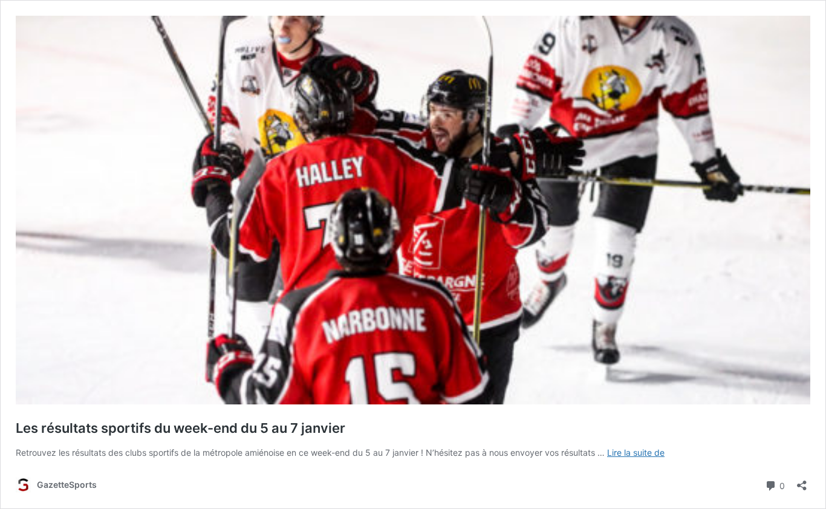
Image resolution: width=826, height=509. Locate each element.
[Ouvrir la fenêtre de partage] (801, 481)
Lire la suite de (636, 452)
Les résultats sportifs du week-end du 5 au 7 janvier (180, 428)
